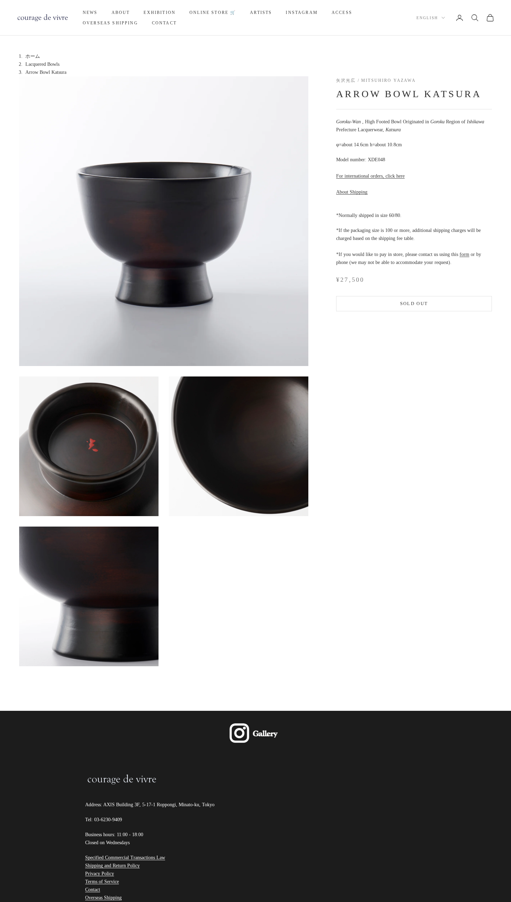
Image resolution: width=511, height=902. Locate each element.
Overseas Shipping (110, 23)
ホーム (32, 56)
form (464, 254)
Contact (164, 23)
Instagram (301, 12)
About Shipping (351, 192)
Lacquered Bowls (42, 64)
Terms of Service (102, 881)
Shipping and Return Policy (112, 865)
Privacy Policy (99, 873)
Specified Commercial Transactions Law (125, 857)
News (90, 12)
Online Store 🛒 (212, 12)
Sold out (414, 303)
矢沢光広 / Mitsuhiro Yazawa (376, 80)
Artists (261, 12)
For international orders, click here (370, 176)
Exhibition (160, 12)
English (427, 18)
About (121, 12)
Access (342, 12)
